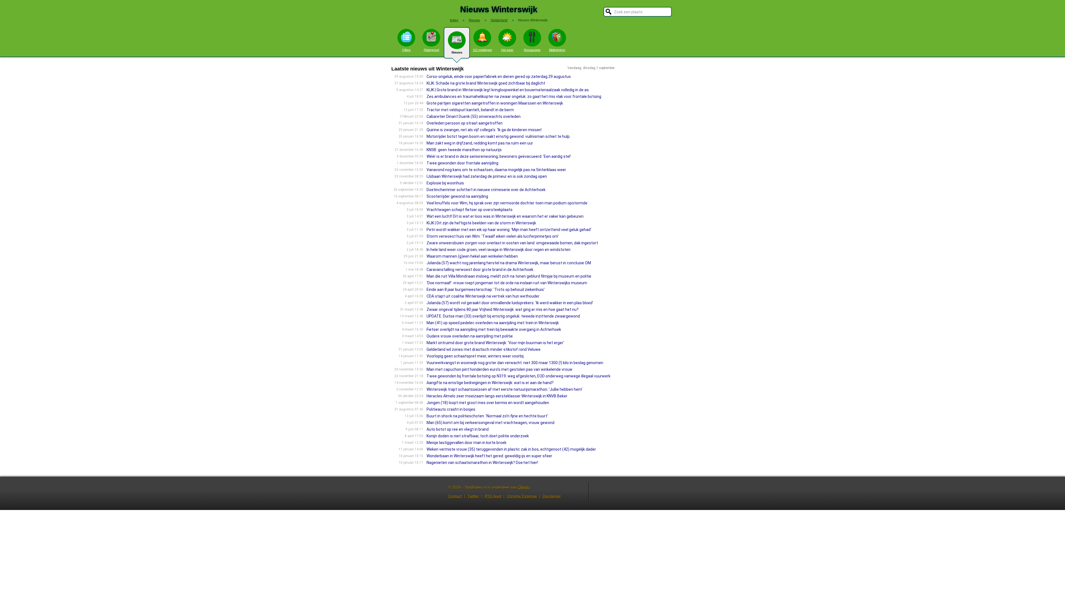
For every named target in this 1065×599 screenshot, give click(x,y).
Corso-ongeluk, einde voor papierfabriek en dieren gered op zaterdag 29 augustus (499, 76)
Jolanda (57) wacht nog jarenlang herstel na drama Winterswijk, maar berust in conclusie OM (509, 263)
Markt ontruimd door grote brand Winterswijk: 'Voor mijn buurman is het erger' (495, 343)
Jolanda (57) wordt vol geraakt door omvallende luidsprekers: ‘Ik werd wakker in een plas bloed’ (510, 303)
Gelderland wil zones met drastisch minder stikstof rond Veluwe (484, 349)
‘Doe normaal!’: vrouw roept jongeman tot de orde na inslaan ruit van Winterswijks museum (507, 283)
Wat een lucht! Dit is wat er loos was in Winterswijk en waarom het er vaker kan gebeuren (505, 216)
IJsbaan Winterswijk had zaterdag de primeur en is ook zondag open (487, 176)
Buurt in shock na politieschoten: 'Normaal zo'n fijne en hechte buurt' (487, 416)
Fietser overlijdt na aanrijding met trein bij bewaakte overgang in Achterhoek (494, 329)
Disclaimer (551, 496)
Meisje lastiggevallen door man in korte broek (466, 442)
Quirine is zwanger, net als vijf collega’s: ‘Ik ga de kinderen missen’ (484, 130)
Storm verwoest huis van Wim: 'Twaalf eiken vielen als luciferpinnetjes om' (493, 236)
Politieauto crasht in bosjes (451, 409)
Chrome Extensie (522, 496)
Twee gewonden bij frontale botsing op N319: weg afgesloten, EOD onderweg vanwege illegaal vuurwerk (518, 376)
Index (454, 20)
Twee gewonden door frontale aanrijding (462, 163)
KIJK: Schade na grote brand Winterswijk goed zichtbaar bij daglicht (486, 83)
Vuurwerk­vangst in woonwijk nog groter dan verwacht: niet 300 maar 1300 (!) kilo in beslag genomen (515, 363)
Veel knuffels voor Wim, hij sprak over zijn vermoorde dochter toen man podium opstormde (507, 203)
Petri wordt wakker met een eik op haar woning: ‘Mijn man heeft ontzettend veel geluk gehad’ (509, 229)
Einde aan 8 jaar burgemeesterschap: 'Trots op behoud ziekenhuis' (486, 289)
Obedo (524, 487)
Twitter (473, 496)
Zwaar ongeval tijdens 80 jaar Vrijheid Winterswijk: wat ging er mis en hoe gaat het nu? (503, 309)
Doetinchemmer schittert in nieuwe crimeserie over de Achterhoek (486, 189)
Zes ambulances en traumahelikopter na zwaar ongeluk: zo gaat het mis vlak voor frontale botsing (514, 96)
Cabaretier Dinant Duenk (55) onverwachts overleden (474, 116)
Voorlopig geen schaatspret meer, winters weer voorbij (475, 356)
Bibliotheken (557, 50)
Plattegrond (431, 50)
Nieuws (457, 52)
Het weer (507, 50)
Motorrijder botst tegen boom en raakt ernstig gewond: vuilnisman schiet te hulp (498, 136)
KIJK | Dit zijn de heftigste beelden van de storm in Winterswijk (481, 223)
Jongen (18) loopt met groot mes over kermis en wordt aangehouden (488, 402)
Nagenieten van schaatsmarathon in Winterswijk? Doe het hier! (482, 462)
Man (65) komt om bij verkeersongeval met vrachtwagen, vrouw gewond (490, 422)
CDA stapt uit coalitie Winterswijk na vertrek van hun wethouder (483, 296)
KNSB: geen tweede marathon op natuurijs (464, 150)
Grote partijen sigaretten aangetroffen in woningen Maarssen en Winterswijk (495, 103)
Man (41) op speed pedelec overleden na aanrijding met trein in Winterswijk (493, 323)
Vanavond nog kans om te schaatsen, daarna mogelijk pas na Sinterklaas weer (496, 169)
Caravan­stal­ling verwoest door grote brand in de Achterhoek (480, 269)
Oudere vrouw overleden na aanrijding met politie (470, 336)
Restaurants (532, 50)
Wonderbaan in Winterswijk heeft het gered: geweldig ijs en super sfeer (489, 456)
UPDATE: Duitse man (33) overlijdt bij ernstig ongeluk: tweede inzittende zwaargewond (503, 316)
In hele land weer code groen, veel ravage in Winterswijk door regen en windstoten (498, 249)
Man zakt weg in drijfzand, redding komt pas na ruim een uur (480, 143)
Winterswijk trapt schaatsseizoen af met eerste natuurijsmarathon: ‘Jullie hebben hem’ (504, 389)
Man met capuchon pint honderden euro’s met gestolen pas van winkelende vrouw (499, 369)
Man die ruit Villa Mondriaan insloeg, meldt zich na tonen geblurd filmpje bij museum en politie (509, 276)
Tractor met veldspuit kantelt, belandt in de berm (470, 110)
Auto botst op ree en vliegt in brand (458, 429)
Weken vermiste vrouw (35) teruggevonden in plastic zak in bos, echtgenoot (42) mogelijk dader (511, 449)
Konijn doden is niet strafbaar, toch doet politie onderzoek (478, 436)
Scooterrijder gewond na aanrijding (457, 196)
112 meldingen (482, 50)
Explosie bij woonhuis (445, 183)
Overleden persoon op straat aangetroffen (465, 123)
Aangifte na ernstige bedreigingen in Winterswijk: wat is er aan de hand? (490, 382)
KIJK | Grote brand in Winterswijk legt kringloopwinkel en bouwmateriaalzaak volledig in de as (508, 90)
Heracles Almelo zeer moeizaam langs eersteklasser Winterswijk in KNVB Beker (497, 396)
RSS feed (493, 496)
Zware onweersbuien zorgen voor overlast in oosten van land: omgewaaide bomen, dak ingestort (512, 243)
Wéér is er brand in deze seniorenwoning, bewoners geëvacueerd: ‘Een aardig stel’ (499, 156)
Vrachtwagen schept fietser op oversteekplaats (470, 209)
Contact (455, 496)
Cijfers (406, 50)
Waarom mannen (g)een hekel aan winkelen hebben (472, 256)
